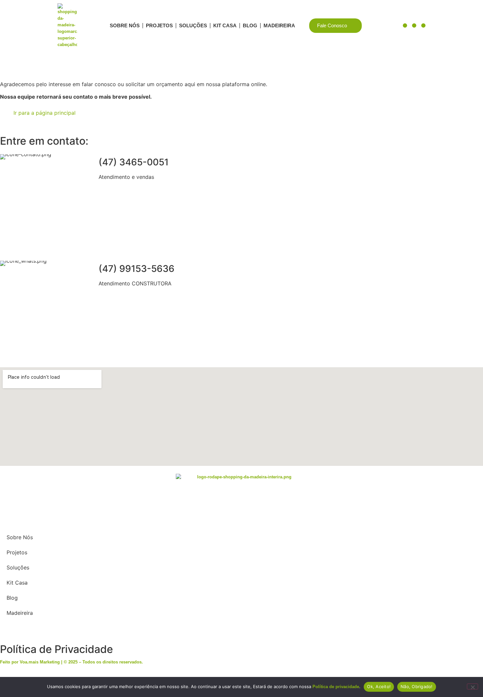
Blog (250, 25)
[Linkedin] (405, 25)
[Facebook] (414, 25)
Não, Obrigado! (417, 686)
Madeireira (279, 25)
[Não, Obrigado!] (472, 686)
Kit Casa (225, 25)
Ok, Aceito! (379, 686)
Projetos (159, 25)
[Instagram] (423, 25)
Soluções (193, 25)
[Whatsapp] (20, 632)
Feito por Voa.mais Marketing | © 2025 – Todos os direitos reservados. (71, 662)
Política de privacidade (335, 686)
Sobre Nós (125, 25)
